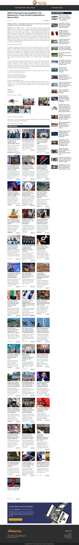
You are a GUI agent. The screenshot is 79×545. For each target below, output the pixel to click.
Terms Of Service (68, 536)
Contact (70, 533)
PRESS (28, 7)
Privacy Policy (68, 537)
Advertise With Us (68, 535)
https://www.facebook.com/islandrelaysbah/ (17, 76)
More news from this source (21, 120)
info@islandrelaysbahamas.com (18, 72)
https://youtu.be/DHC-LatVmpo (14, 44)
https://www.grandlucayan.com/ (18, 56)
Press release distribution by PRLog (15, 123)
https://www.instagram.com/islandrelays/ (16, 77)
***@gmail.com (10, 92)
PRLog (22, 27)
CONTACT (33, 7)
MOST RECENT (22, 7)
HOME (16, 7)
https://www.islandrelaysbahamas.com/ (16, 74)
